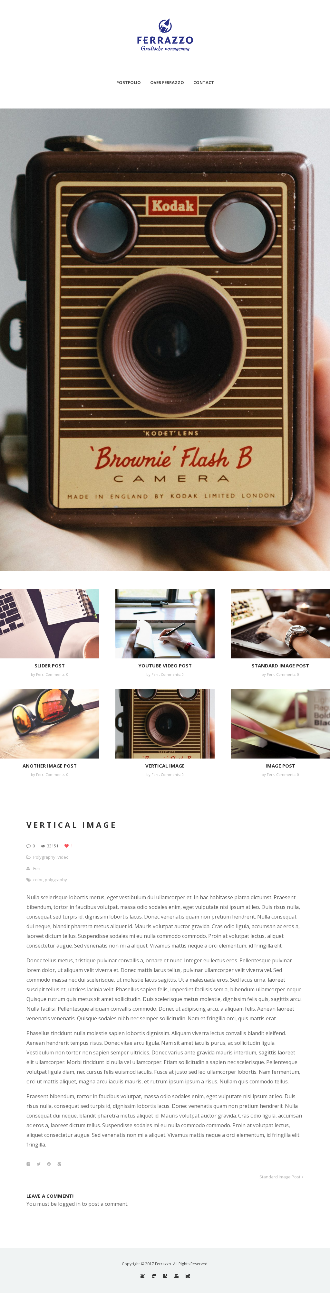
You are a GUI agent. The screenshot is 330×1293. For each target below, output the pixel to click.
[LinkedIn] (188, 1276)
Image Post (280, 765)
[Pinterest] (143, 1276)
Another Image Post (50, 765)
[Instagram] (154, 1276)
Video (63, 857)
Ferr (37, 868)
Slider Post (49, 665)
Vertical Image (165, 765)
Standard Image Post (280, 665)
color (38, 879)
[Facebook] (165, 1276)
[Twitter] (176, 1276)
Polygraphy (44, 857)
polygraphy (56, 879)
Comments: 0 (56, 674)
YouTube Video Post (165, 665)
